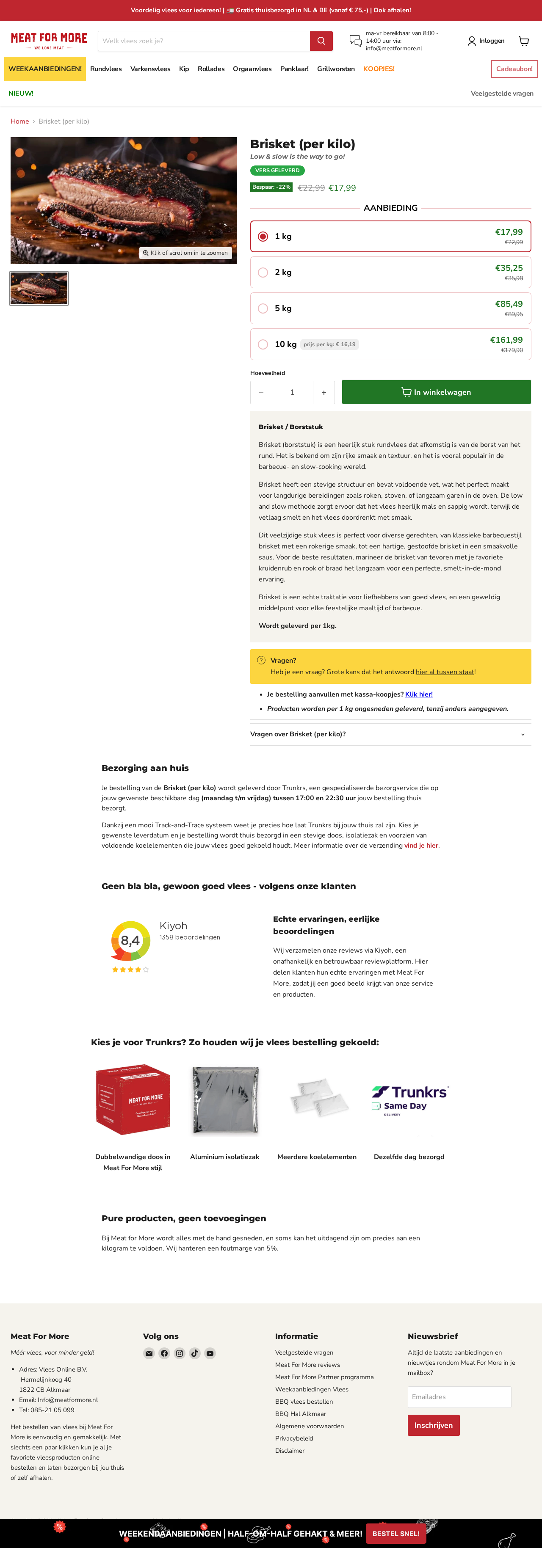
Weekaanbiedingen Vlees (311, 1389)
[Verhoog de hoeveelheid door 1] (324, 392)
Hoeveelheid (267, 373)
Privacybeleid (294, 1438)
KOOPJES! (378, 69)
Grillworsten (336, 69)
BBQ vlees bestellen (304, 1401)
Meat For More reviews (307, 1365)
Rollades (211, 69)
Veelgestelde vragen (502, 93)
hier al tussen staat (445, 672)
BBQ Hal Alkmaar (300, 1414)
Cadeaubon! (514, 69)
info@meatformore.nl (394, 48)
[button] (391, 236)
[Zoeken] (321, 41)
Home (20, 121)
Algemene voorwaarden (309, 1426)
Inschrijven (434, 1425)
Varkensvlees (150, 69)
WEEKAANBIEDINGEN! (45, 69)
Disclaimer (289, 1450)
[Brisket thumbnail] (39, 288)
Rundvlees (106, 69)
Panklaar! (294, 69)
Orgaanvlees (252, 69)
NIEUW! (20, 93)
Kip (184, 69)
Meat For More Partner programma (324, 1377)
